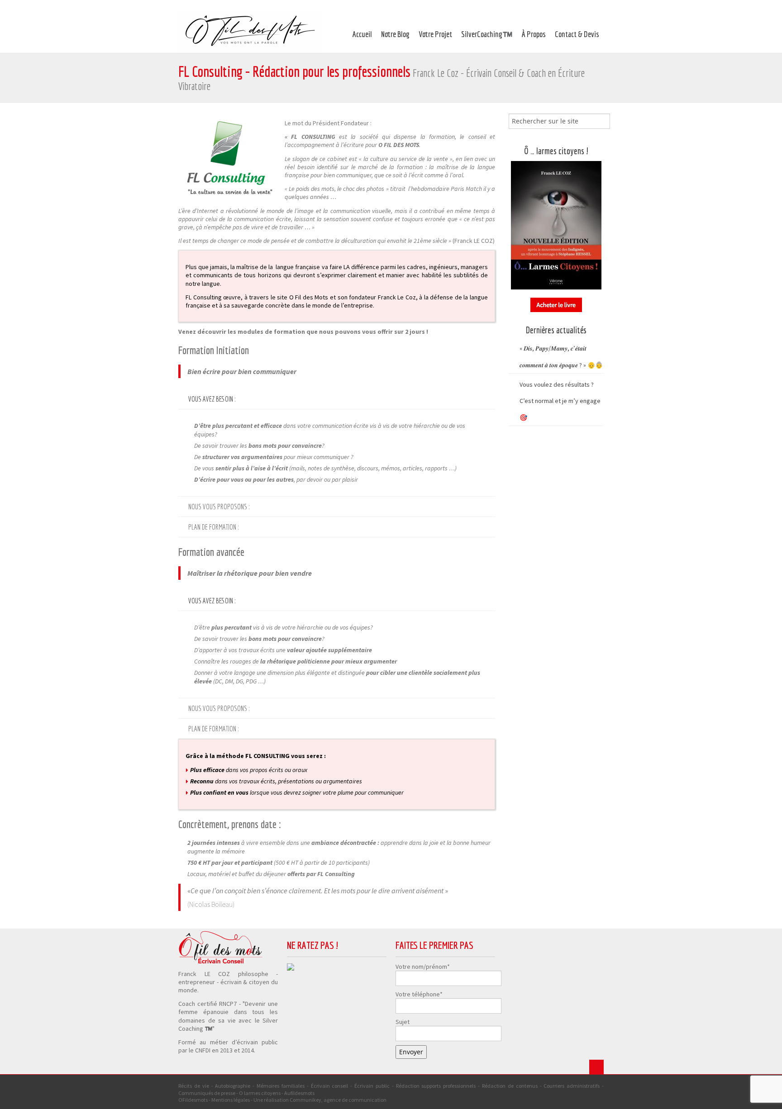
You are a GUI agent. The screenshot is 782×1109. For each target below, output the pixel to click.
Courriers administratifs (572, 1085)
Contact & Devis (577, 34)
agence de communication (355, 1099)
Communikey (305, 1099)
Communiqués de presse (206, 1093)
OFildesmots (193, 1099)
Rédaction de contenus (510, 1085)
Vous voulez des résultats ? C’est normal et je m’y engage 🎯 (560, 401)
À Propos (534, 34)
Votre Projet (435, 34)
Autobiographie (232, 1085)
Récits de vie (193, 1085)
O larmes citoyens (260, 1093)
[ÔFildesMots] (250, 31)
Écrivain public (372, 1085)
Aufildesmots (299, 1093)
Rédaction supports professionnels (436, 1085)
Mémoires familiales (281, 1085)
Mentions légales (230, 1099)
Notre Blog (395, 34)
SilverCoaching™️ (487, 34)
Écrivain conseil (329, 1085)
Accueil (362, 34)
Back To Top (596, 1067)
